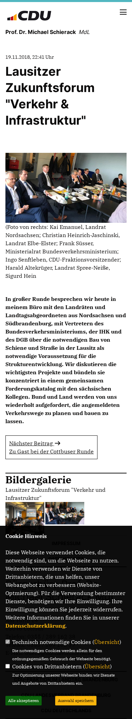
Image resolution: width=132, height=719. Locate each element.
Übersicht (106, 642)
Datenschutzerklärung (35, 625)
